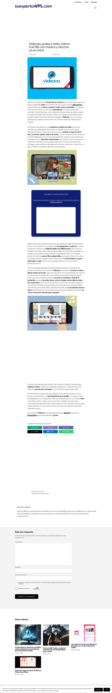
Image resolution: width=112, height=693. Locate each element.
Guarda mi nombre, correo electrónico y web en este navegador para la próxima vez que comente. (44, 583)
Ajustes (98, 689)
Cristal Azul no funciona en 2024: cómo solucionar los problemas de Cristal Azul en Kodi (28, 649)
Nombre (18, 567)
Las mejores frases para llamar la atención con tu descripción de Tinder (84, 645)
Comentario (19, 542)
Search (95, 7)
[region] (56, 689)
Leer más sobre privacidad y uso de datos (48, 690)
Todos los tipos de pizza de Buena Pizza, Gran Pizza (28, 671)
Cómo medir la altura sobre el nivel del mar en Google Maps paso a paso (54, 649)
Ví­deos (47, 493)
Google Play (32, 415)
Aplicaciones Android (37, 493)
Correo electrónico (21, 575)
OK (107, 689)
